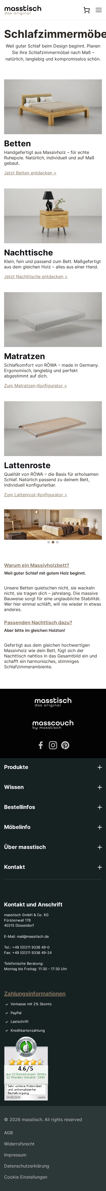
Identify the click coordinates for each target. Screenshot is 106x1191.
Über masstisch (25, 847)
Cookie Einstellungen (25, 1177)
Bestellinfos (19, 807)
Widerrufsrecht (19, 1143)
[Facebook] (41, 745)
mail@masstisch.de (33, 936)
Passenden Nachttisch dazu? (38, 622)
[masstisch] (53, 702)
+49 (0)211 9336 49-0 (30, 947)
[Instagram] (53, 745)
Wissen (14, 787)
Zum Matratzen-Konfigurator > (35, 385)
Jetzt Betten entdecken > (30, 173)
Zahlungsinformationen (35, 993)
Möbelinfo (17, 827)
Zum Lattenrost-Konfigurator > (35, 494)
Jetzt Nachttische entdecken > (36, 276)
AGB (8, 1132)
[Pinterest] (65, 745)
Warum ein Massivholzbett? (36, 565)
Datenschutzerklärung (26, 1166)
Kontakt (14, 867)
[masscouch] (53, 724)
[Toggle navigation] (98, 10)
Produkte (16, 767)
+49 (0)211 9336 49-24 (32, 952)
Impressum (15, 1155)
